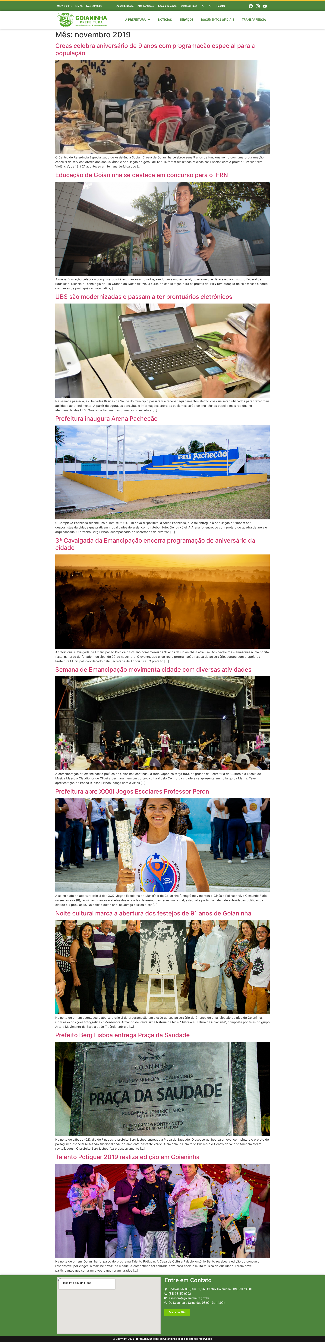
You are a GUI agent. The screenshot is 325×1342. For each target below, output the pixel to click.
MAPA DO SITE (64, 6)
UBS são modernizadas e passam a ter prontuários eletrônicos (143, 296)
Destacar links (189, 6)
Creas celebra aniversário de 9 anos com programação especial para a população (155, 49)
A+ (210, 6)
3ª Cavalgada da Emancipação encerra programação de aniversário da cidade (155, 544)
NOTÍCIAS (165, 19)
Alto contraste (145, 6)
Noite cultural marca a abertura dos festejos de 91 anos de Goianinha (153, 913)
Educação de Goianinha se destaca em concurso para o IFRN (141, 175)
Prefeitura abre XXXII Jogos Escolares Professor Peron (132, 791)
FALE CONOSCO (94, 6)
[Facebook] (251, 6)
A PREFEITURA (135, 19)
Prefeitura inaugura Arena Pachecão (106, 418)
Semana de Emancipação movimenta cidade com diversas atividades (153, 669)
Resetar (220, 6)
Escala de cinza (167, 6)
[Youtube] (265, 6)
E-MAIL (79, 6)
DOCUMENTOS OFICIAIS (217, 19)
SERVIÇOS (186, 19)
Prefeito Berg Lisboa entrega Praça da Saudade (122, 1035)
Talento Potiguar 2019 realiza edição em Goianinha (127, 1157)
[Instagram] (258, 6)
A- (203, 6)
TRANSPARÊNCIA (254, 19)
